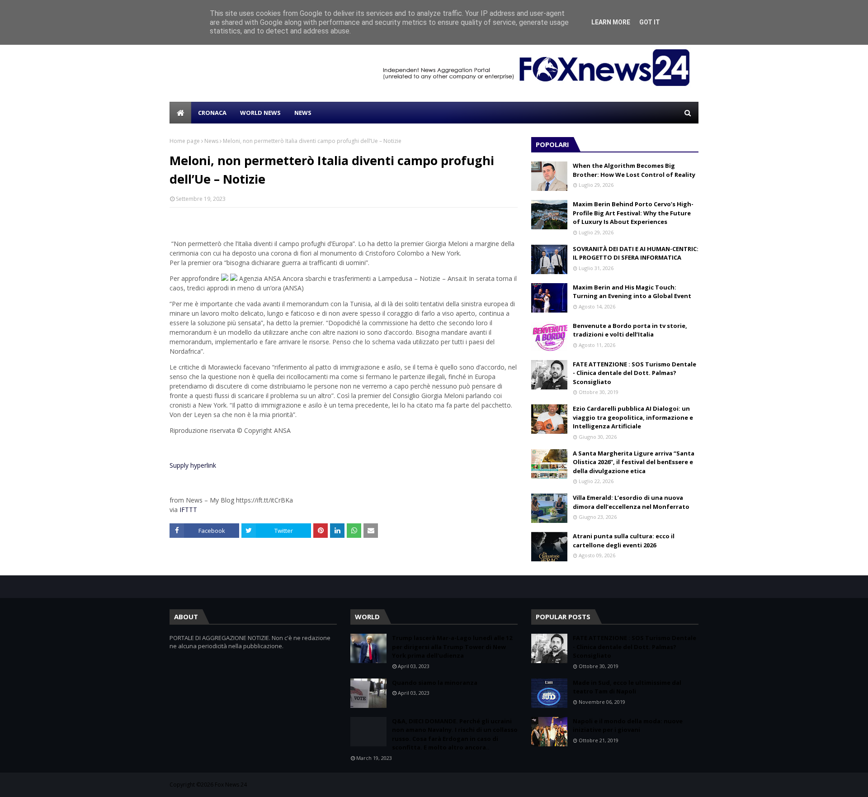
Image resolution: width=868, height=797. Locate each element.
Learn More (610, 22)
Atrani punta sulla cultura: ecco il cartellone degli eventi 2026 (624, 540)
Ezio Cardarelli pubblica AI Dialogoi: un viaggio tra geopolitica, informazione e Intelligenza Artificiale (633, 417)
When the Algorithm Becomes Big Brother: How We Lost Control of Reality (634, 170)
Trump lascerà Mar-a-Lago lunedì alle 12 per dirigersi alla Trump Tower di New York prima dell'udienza (452, 646)
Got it (649, 22)
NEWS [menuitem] (302, 113)
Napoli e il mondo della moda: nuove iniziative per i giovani (628, 725)
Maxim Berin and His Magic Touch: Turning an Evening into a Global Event (632, 291)
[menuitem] (180, 112)
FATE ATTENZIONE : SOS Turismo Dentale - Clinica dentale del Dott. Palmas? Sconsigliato (634, 373)
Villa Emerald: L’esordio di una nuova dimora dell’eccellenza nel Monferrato (631, 502)
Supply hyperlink (193, 465)
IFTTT (188, 509)
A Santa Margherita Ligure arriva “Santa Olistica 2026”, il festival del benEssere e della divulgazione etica (633, 462)
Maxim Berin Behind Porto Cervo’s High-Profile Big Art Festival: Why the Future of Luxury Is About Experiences (633, 213)
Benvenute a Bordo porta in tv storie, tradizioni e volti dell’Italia (630, 330)
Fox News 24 (231, 784)
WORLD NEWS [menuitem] (260, 113)
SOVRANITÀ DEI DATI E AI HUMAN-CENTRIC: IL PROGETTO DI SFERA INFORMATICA (635, 253)
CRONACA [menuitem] (212, 113)
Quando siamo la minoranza (434, 682)
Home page (185, 141)
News (211, 141)
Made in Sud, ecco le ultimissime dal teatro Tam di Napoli (627, 687)
